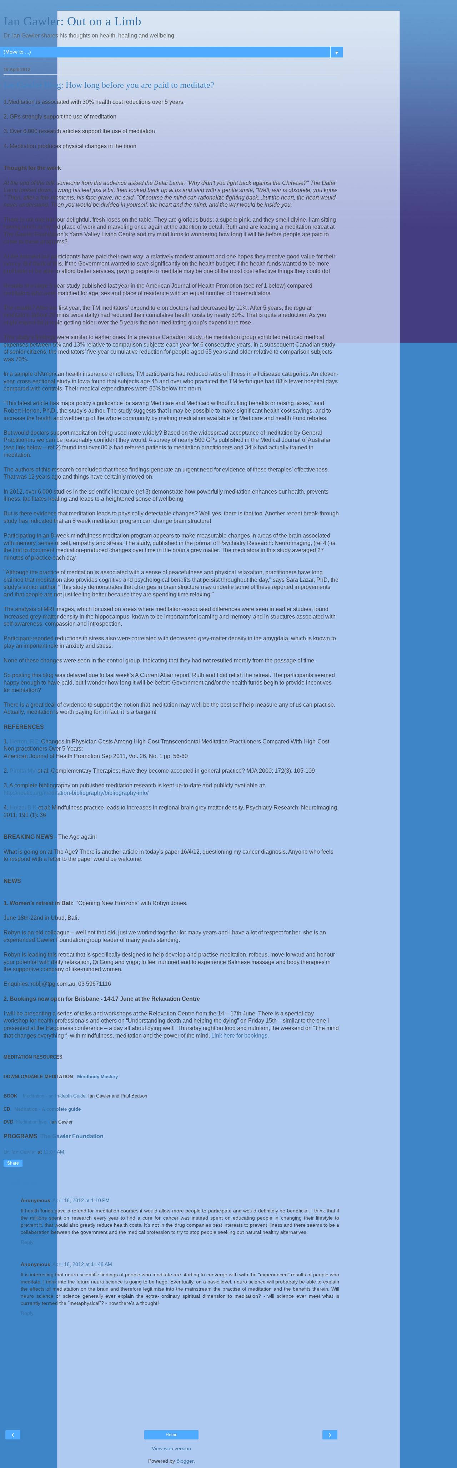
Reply (27, 1242)
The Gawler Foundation (71, 1136)
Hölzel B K (23, 807)
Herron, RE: (24, 741)
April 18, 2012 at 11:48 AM (82, 1264)
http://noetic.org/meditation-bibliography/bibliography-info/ (76, 793)
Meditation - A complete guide (47, 1109)
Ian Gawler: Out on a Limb (72, 21)
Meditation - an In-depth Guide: (55, 1096)
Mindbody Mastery (97, 1076)
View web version (171, 1448)
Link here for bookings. (239, 1036)
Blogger (185, 1461)
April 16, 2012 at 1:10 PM (81, 1200)
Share (13, 1163)
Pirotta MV (23, 771)
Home (171, 1434)
